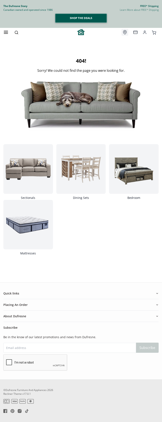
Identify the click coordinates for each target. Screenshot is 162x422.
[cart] (154, 32)
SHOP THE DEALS (81, 18)
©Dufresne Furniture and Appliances (25, 390)
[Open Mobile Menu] (5, 32)
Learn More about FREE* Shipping (139, 10)
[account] (145, 32)
